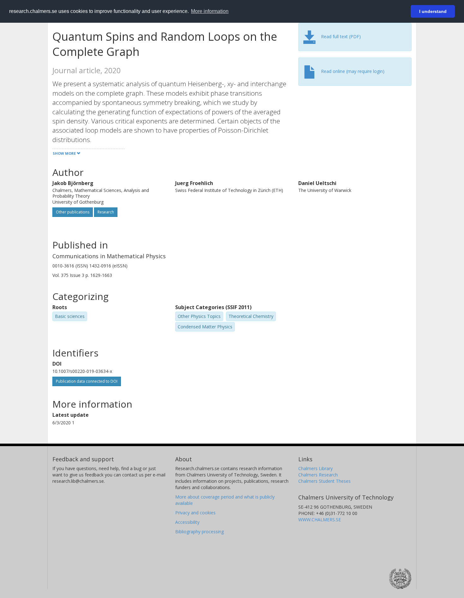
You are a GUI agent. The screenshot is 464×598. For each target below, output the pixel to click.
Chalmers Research (318, 475)
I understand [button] (433, 11)
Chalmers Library (315, 468)
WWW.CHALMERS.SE (319, 520)
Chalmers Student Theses (324, 481)
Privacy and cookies (195, 513)
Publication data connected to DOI (86, 381)
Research (106, 212)
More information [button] (210, 11)
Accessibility (187, 522)
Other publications (72, 212)
